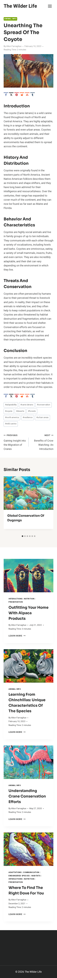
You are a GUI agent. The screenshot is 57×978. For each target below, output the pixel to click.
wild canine (10, 423)
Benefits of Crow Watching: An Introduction (43, 442)
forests (32, 411)
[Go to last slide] (8, 505)
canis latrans (26, 404)
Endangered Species (19, 875)
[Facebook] (6, 94)
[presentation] (28, 575)
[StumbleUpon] (27, 94)
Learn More (17, 635)
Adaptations (15, 872)
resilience (28, 417)
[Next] (48, 505)
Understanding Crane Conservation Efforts (27, 796)
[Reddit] (22, 94)
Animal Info (10, 18)
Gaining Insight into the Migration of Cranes (15, 442)
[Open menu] (49, 6)
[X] (11, 94)
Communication (31, 872)
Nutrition (29, 599)
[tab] (22, 536)
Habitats (35, 875)
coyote (8, 411)
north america (12, 417)
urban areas (42, 417)
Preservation (16, 602)
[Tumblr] (32, 94)
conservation (43, 404)
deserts (20, 411)
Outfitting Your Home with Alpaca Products (28, 613)
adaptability (11, 404)
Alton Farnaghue (13, 46)
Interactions (15, 599)
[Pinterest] (16, 94)
